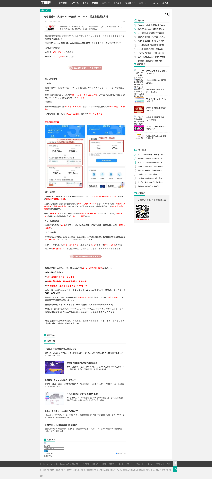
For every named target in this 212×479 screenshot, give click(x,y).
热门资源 (62, 3)
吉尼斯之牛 (129, 3)
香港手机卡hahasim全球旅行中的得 (151, 57)
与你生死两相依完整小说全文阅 (149, 178)
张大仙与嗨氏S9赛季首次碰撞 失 (150, 182)
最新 (119, 453)
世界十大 (154, 3)
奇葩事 (94, 3)
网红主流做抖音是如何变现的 (148, 186)
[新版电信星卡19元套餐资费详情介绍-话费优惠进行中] (139, 131)
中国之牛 (105, 3)
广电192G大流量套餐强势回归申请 (151, 25)
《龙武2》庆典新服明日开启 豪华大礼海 (60, 349)
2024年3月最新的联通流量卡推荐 (150, 45)
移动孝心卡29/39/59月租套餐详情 (150, 29)
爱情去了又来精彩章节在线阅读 (149, 159)
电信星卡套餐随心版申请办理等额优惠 (82, 363)
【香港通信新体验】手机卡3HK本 (150, 53)
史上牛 (47, 3)
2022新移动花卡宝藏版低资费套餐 (150, 33)
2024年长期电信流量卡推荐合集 (150, 49)
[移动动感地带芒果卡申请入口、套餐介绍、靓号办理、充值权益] (139, 103)
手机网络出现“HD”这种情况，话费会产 (60, 380)
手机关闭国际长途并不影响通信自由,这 (82, 394)
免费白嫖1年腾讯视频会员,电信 (149, 61)
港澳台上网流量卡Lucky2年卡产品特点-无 (61, 411)
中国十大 (142, 3)
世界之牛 (117, 3)
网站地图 (75, 464)
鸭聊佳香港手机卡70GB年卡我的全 (151, 37)
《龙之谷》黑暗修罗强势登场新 (149, 162)
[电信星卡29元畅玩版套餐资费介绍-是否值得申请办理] (139, 140)
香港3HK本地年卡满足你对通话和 (150, 41)
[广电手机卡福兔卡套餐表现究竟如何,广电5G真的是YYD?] (139, 112)
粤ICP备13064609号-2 (63, 464)
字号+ (124, 21)
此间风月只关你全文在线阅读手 (149, 170)
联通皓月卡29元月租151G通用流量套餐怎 (61, 425)
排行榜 (164, 3)
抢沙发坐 (47, 446)
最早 (124, 453)
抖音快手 (74, 3)
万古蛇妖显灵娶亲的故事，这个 (149, 174)
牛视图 (84, 3)
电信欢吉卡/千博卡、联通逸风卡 (150, 166)
